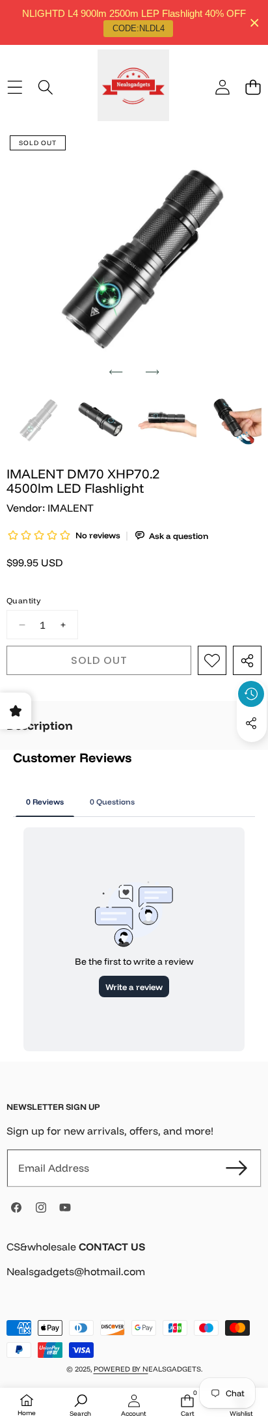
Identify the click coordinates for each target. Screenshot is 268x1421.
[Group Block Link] (134, 1267)
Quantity (23, 600)
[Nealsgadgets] (133, 87)
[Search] (45, 87)
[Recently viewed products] (251, 694)
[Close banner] (254, 22)
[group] (36, 420)
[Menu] (14, 87)
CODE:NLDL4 (139, 28)
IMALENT (70, 507)
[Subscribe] (237, 1168)
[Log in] (222, 87)
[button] (252, 87)
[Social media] (251, 723)
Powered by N (121, 1368)
